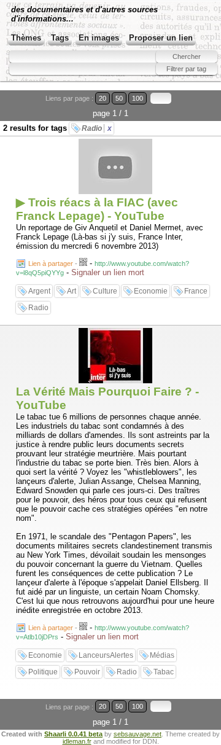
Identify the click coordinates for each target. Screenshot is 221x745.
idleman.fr (77, 741)
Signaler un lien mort (107, 272)
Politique (43, 672)
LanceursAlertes (106, 655)
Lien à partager (50, 263)
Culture (105, 291)
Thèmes (26, 37)
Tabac (163, 672)
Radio (97, 128)
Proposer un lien (161, 37)
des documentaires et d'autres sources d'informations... (84, 14)
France (195, 291)
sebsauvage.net (137, 734)
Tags (60, 37)
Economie (151, 291)
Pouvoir (87, 672)
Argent (39, 291)
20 (102, 98)
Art (71, 291)
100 (137, 98)
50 (119, 98)
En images (99, 37)
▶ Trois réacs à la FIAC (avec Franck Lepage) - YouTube (97, 209)
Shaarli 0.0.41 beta (73, 734)
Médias (162, 655)
